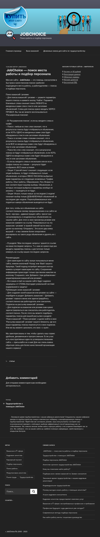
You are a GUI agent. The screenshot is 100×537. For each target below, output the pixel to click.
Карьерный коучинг (14, 459)
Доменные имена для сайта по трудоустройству (64, 51)
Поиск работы (12, 468)
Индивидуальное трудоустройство (56, 485)
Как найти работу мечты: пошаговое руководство (62, 517)
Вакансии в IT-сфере (14, 451)
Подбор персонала (14, 464)
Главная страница (13, 51)
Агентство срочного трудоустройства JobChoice (62, 464)
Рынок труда (11, 477)
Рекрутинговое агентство (16, 473)
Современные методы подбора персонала (60, 512)
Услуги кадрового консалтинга (55, 494)
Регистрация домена (72, 74)
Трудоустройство (26, 477)
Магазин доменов (71, 79)
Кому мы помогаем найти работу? (56, 469)
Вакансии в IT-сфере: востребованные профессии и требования (69, 503)
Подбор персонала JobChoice (55, 460)
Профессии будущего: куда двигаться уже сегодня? (63, 508)
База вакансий (32, 51)
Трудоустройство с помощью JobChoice (59, 455)
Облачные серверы (71, 77)
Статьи (12, 361)
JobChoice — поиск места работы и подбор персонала (65, 451)
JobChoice (33, 34)
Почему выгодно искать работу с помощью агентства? (64, 490)
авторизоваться (13, 385)
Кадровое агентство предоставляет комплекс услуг (63, 499)
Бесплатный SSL (70, 82)
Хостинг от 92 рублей (72, 71)
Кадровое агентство (14, 455)
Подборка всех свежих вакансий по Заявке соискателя (64, 473)
